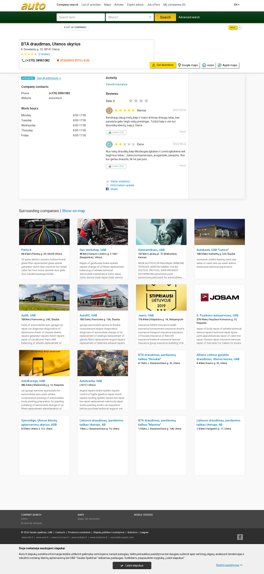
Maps (107, 4)
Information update (122, 185)
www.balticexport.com (122, 537)
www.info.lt (27, 537)
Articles (119, 4)
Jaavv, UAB (146, 315)
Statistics (132, 532)
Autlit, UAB (28, 315)
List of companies (76, 27)
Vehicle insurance (116, 84)
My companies (174, 4)
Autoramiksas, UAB (151, 250)
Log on (144, 532)
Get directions (92, 519)
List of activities (91, 4)
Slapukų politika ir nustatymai (108, 532)
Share (114, 189)
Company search (67, 4)
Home (24, 519)
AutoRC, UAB (88, 315)
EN (236, 4)
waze (210, 65)
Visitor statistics (120, 181)
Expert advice (135, 4)
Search (165, 17)
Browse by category (31, 523)
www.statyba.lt (79, 537)
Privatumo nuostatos (79, 532)
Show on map (73, 210)
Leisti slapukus (134, 565)
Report (182, 131)
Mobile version (143, 514)
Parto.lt (26, 250)
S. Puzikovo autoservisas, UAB (217, 315)
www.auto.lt (42, 537)
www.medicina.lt (98, 537)
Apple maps (230, 65)
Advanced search (189, 17)
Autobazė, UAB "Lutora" (213, 250)
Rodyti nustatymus (227, 565)
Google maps (190, 65)
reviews (44, 54)
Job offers (153, 4)
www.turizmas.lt (60, 537)
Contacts (60, 532)
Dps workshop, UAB (93, 250)
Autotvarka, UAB (91, 381)
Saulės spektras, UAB (41, 532)
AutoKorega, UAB (33, 381)
